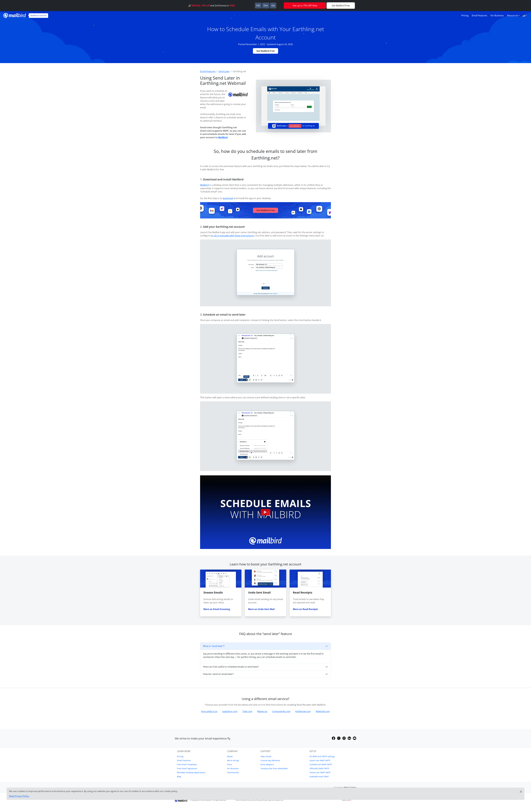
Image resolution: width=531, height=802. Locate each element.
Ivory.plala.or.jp (209, 711)
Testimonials (233, 772)
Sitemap (259, 800)
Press (229, 764)
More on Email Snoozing (216, 609)
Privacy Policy (251, 800)
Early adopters (267, 764)
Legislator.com (229, 711)
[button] (524, 15)
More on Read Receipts (305, 609)
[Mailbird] (14, 15)
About (230, 756)
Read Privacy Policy (19, 796)
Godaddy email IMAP (319, 776)
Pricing (464, 15)
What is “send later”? (213, 646)
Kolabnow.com (303, 711)
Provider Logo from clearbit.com (272, 800)
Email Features (479, 15)
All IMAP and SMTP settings (322, 756)
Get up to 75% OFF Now (305, 5)
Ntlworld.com (323, 711)
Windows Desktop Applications (191, 772)
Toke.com (247, 711)
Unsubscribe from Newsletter (274, 768)
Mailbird (222, 137)
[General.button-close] (521, 791)
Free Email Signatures (187, 768)
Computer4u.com (281, 711)
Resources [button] (512, 15)
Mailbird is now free (38, 15)
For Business (497, 15)
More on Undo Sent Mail (261, 609)
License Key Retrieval (270, 760)
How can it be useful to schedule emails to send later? (231, 666)
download (228, 198)
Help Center (266, 756)
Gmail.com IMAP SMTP (319, 760)
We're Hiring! (233, 760)
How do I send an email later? (218, 674)
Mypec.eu (262, 711)
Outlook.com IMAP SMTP (320, 764)
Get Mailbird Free (265, 50)
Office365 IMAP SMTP (319, 768)
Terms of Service (241, 800)
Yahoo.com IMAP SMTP (319, 772)
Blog (179, 776)
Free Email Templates (187, 764)
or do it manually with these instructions (232, 235)
